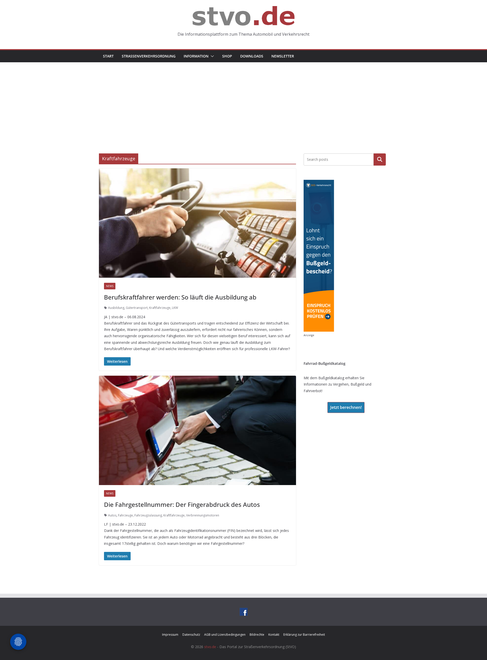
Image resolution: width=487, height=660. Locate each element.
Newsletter (282, 56)
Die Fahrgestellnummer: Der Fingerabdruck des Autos (182, 504)
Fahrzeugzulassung (148, 515)
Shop (227, 56)
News (109, 286)
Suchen (380, 159)
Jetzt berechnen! (346, 407)
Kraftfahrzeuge (159, 308)
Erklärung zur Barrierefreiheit (304, 634)
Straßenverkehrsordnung (149, 56)
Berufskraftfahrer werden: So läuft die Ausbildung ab (180, 297)
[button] (211, 56)
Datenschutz (191, 634)
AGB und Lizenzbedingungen (225, 634)
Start (108, 56)
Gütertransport (137, 308)
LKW (175, 308)
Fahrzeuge (125, 515)
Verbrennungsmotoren (202, 515)
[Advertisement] (243, 100)
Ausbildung (116, 308)
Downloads (251, 56)
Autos (112, 515)
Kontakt (273, 634)
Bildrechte (257, 634)
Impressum (170, 634)
